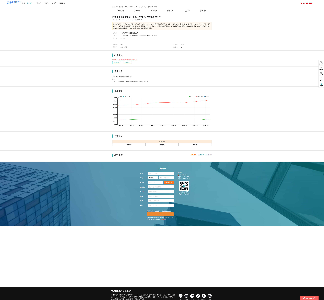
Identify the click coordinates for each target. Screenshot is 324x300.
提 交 (160, 214)
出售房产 (54, 3)
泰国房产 (38, 3)
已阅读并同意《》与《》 (160, 210)
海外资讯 (45, 3)
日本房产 (29, 3)
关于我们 (62, 3)
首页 (23, 3)
